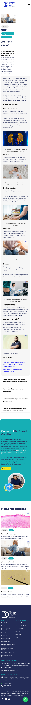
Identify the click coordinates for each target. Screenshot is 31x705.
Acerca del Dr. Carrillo (20, 625)
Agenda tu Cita (19, 622)
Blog (16, 637)
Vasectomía (4, 635)
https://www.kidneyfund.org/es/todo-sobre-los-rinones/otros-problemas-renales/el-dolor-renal (14, 364)
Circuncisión (4, 632)
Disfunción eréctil (5, 638)
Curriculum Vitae (19, 628)
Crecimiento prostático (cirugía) (7, 649)
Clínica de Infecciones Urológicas (6, 656)
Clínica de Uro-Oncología (7, 652)
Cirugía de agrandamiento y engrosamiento (8, 645)
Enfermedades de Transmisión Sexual (6, 629)
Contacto (17, 631)
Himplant (3, 625)
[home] (8, 4)
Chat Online (18, 634)
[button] (29, 4)
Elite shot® (4, 622)
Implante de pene (5, 641)
